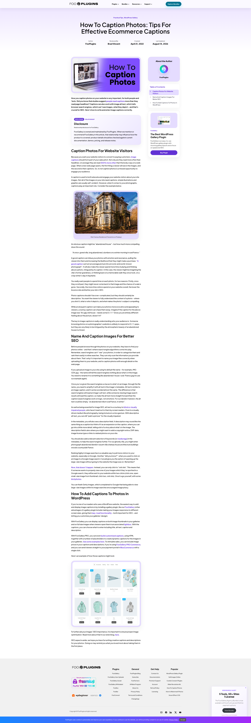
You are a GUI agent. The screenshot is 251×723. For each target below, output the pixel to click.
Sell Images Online (174, 677)
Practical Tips (118, 18)
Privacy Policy (135, 691)
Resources (136, 4)
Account (155, 684)
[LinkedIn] (171, 712)
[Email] (161, 712)
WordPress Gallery (131, 18)
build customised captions (112, 536)
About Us (135, 688)
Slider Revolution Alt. (174, 684)
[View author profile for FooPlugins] (163, 69)
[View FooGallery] (164, 120)
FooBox (115, 688)
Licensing (155, 691)
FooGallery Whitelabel (116, 684)
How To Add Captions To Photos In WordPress (165, 104)
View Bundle (229, 710)
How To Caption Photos (174, 688)
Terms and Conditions (135, 695)
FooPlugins (90, 44)
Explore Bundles (173, 4)
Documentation (155, 677)
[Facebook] (166, 712)
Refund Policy (154, 688)
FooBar (115, 691)
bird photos (76, 479)
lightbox (127, 524)
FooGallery (130, 507)
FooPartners (135, 681)
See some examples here (93, 541)
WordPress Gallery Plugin (174, 673)
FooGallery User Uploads (116, 677)
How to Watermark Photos (174, 691)
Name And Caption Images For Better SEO (163, 98)
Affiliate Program (135, 684)
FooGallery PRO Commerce (128, 544)
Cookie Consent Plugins (174, 681)
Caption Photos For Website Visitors (163, 92)
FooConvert (116, 695)
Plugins (114, 4)
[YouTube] (180, 712)
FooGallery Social (115, 681)
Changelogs (135, 699)
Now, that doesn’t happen (82, 467)
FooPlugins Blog (135, 673)
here (117, 635)
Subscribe (135, 677)
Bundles (125, 4)
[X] (175, 712)
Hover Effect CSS (174, 695)
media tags (122, 439)
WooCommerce (127, 547)
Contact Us (155, 673)
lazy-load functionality (102, 513)
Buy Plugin (164, 153)
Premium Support (155, 681)
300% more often (108, 163)
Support (147, 4)
